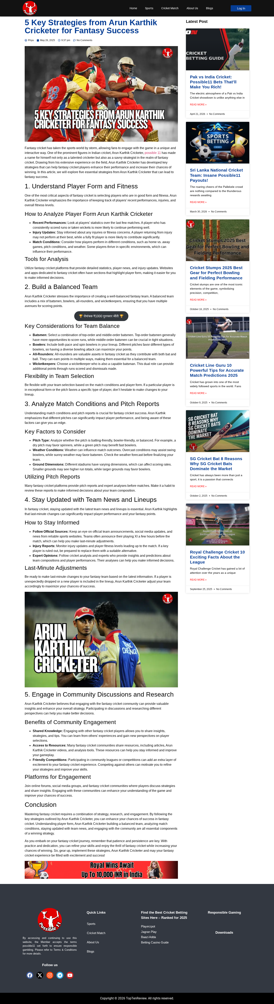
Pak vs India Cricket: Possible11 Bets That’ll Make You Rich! (213, 82)
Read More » (198, 104)
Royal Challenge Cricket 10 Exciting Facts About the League (217, 557)
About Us (192, 8)
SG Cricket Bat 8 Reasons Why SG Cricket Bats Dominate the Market (216, 463)
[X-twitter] (39, 975)
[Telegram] (59, 975)
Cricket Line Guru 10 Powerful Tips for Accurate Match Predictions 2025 (217, 370)
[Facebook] (29, 975)
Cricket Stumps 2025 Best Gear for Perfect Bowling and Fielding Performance (216, 272)
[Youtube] (69, 975)
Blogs (209, 8)
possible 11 (153, 153)
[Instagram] (49, 975)
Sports (149, 8)
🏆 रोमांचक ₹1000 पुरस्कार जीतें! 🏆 (101, 316)
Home (133, 8)
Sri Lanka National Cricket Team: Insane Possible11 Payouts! (216, 175)
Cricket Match (170, 8)
